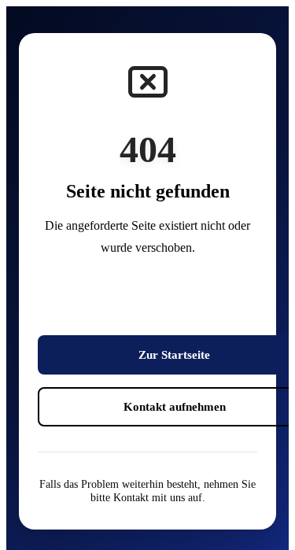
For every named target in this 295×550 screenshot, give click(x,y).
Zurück (175, 302)
